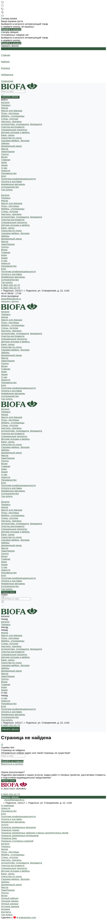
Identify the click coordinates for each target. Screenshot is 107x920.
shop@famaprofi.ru (11, 299)
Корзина (5, 909)
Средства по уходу (11, 138)
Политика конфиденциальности (18, 179)
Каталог (5, 195)
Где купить (7, 282)
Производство (9, 173)
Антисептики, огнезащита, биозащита (21, 124)
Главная (5, 252)
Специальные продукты (14, 129)
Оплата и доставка (11, 181)
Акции (4, 258)
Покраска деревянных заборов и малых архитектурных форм (34, 833)
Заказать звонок (8, 592)
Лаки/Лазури (8, 151)
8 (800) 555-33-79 (10, 725)
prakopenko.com (27, 917)
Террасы (5, 105)
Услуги (4, 824)
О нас (4, 260)
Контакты (6, 912)
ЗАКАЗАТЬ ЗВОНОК (10, 97)
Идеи (4, 255)
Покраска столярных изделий (17, 841)
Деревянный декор (11, 146)
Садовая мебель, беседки (15, 140)
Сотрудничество (10, 279)
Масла (4, 149)
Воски (4, 157)
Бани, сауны (7, 135)
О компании (7, 805)
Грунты (5, 154)
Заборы (5, 143)
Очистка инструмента (12, 127)
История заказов (10, 906)
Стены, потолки (9, 119)
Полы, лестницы (10, 113)
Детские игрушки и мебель (15, 132)
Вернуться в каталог (12, 764)
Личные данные (9, 903)
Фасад (4, 108)
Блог (3, 176)
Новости (5, 170)
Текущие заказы (10, 901)
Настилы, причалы (11, 121)
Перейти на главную (12, 761)
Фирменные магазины (13, 184)
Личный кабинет (10, 898)
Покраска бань (9, 838)
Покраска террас (10, 830)
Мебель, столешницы (12, 116)
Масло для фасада (11, 110)
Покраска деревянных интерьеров (20, 835)
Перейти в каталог (11, 29)
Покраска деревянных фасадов (18, 827)
